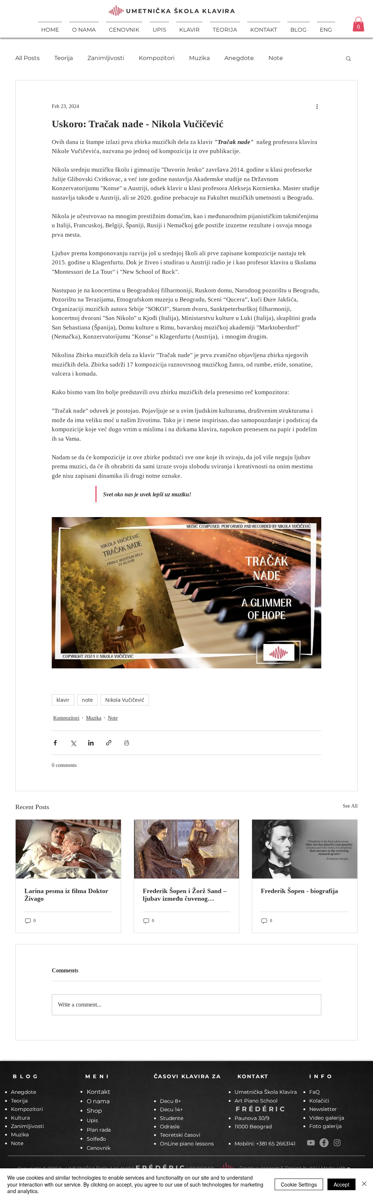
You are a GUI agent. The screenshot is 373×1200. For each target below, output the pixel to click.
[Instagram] (337, 1142)
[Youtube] (310, 1142)
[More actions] (317, 106)
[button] (189, 26)
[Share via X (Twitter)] (73, 742)
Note (275, 58)
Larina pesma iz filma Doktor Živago (66, 894)
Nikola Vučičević (124, 699)
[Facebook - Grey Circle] (324, 1142)
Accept (341, 1184)
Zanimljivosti (105, 58)
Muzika (199, 58)
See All (350, 806)
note (87, 699)
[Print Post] (126, 742)
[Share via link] (108, 742)
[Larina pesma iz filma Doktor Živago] (68, 849)
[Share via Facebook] (55, 742)
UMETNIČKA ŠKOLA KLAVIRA (180, 11)
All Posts (27, 58)
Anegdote (239, 58)
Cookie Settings (299, 1184)
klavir (63, 699)
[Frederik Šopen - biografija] (304, 849)
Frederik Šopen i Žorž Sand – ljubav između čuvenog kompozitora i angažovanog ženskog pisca (185, 895)
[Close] (364, 1184)
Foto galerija (325, 1126)
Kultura (20, 1118)
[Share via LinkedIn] (90, 742)
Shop (94, 1110)
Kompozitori (156, 58)
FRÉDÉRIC (261, 1109)
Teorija (63, 58)
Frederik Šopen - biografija (299, 891)
